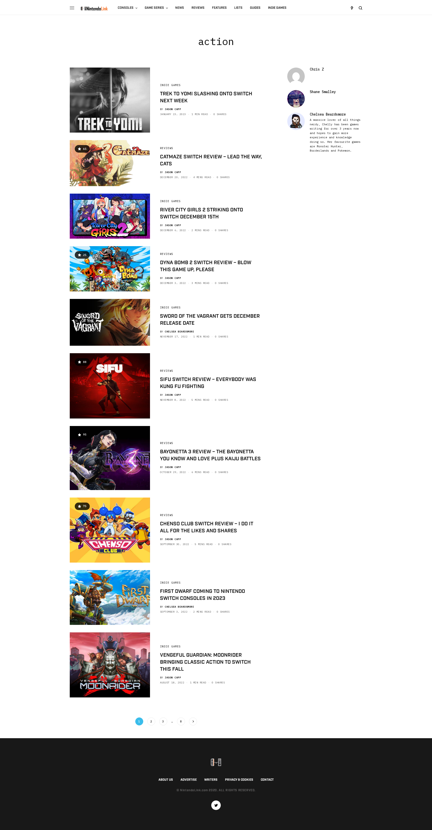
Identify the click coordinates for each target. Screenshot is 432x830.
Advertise (188, 780)
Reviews (166, 148)
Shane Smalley (323, 92)
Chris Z (317, 69)
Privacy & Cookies (239, 780)
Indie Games (170, 85)
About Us (165, 780)
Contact (267, 780)
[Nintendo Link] (94, 8)
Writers (211, 780)
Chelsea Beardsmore (179, 331)
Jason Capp (173, 109)
